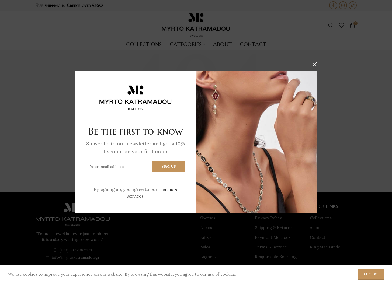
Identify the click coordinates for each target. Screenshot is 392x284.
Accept (371, 274)
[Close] (314, 64)
